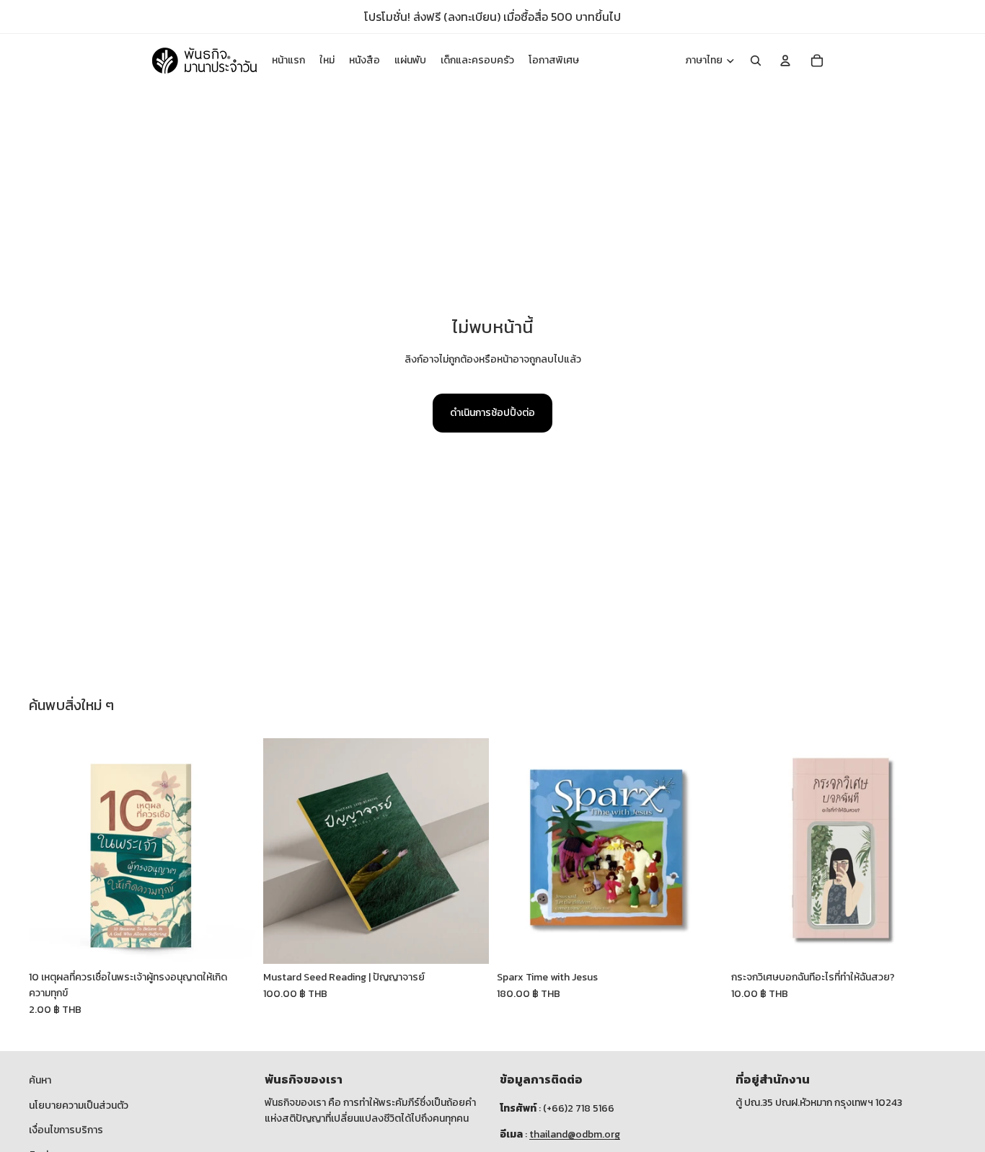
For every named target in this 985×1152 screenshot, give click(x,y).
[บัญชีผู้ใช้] (785, 60)
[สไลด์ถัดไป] (233, 851)
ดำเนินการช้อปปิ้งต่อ (492, 412)
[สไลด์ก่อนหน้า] (50, 851)
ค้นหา (40, 1080)
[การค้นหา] (756, 60)
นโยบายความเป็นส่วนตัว (78, 1105)
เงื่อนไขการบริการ (66, 1130)
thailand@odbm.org (574, 1134)
